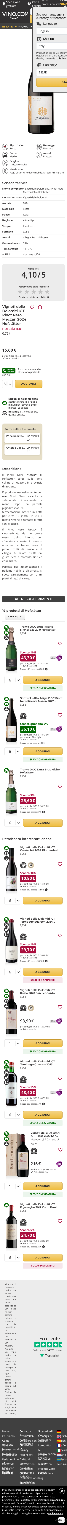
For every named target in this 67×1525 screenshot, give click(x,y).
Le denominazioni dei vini (47, 1454)
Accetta (61, 1519)
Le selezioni (45, 1464)
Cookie (24, 1473)
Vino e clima (45, 1473)
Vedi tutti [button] (15, 616)
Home (5, 1431)
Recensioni (26, 1454)
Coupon (43, 1440)
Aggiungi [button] (28, 383)
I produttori (45, 1445)
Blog (40, 1478)
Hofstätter (11, 329)
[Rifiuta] (62, 1491)
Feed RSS (8, 1473)
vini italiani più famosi (10, 1412)
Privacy (24, 1450)
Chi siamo (8, 1436)
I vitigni (42, 1454)
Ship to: (48, 39)
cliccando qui (57, 1499)
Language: (50, 23)
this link (61, 58)
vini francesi (10, 1403)
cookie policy (55, 1513)
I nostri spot (9, 1454)
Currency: (49, 65)
